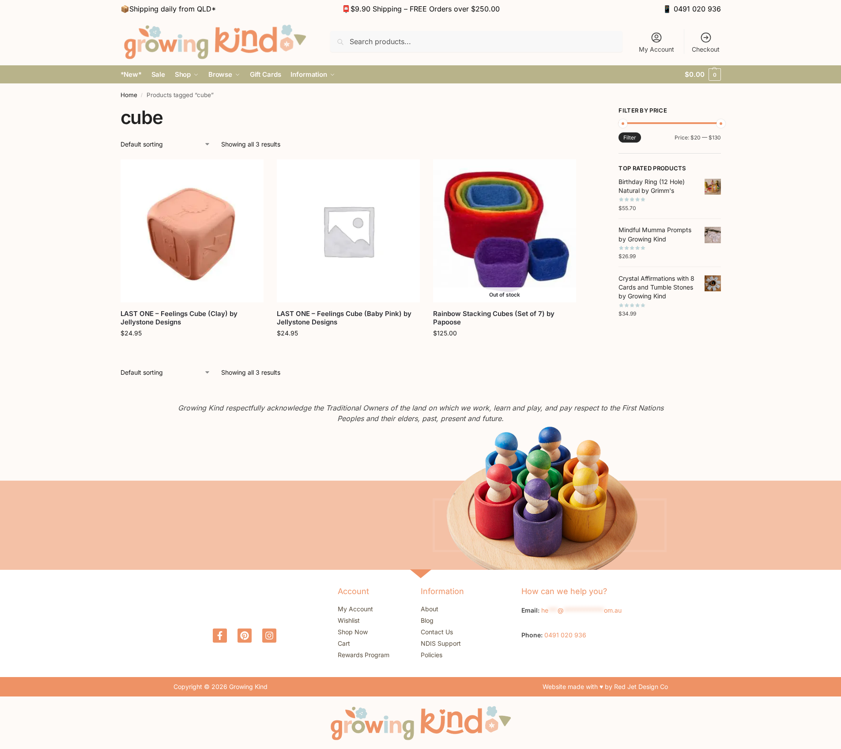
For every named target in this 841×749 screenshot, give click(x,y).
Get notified (504, 351)
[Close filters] (579, 112)
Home (129, 94)
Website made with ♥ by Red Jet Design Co (605, 686)
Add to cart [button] (192, 351)
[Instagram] (269, 636)
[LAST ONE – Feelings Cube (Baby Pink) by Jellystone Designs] (348, 230)
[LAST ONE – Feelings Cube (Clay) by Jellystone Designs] (192, 230)
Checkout (706, 49)
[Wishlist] (250, 172)
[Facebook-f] (220, 636)
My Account (656, 49)
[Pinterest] (245, 636)
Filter (629, 137)
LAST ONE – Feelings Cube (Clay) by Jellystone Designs (179, 318)
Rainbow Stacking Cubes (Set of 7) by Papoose (493, 318)
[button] (702, 74)
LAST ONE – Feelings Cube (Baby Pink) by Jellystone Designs (344, 318)
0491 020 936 (697, 8)
